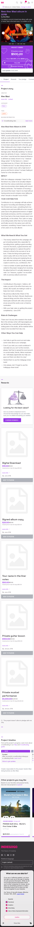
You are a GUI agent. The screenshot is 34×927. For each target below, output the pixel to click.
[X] (5, 855)
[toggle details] (29, 836)
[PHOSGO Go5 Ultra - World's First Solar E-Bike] (15, 802)
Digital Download (11, 462)
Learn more (17, 758)
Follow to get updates (9, 761)
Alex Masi (6, 17)
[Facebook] (2, 855)
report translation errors (16, 868)
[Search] (17, 2)
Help (15, 745)
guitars (4, 113)
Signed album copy (13, 519)
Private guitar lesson (13, 635)
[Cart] (21, 2)
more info (4, 99)
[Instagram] (11, 855)
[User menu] (28, 2)
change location (26, 7)
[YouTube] (8, 855)
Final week (10, 70)
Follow (17, 63)
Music (4, 106)
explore (19, 785)
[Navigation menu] (32, 3)
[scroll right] (30, 33)
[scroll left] (3, 33)
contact (10, 99)
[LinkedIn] (13, 855)
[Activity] (25, 3)
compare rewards (11, 420)
